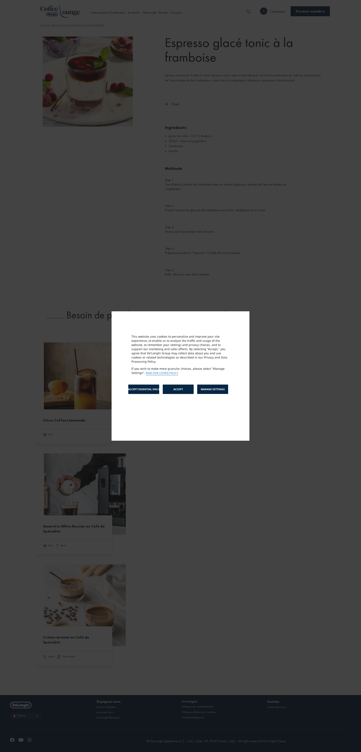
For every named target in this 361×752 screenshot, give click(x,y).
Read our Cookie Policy (162, 373)
